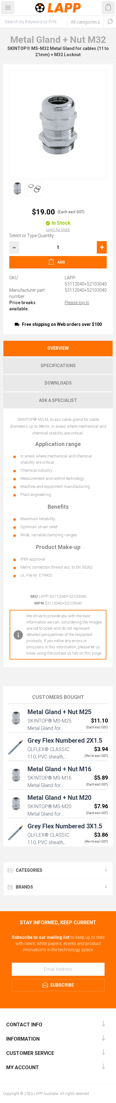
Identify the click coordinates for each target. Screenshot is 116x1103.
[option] (16, 188)
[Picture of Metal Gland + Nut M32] (17, 188)
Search (110, 22)
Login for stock (58, 229)
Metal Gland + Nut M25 (59, 712)
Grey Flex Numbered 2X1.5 (65, 740)
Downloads (58, 382)
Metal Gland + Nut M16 (59, 769)
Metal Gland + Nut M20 (59, 797)
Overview (58, 348)
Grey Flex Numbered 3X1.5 (65, 826)
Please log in (77, 302)
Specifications (58, 365)
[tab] (58, 348)
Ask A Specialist (58, 400)
